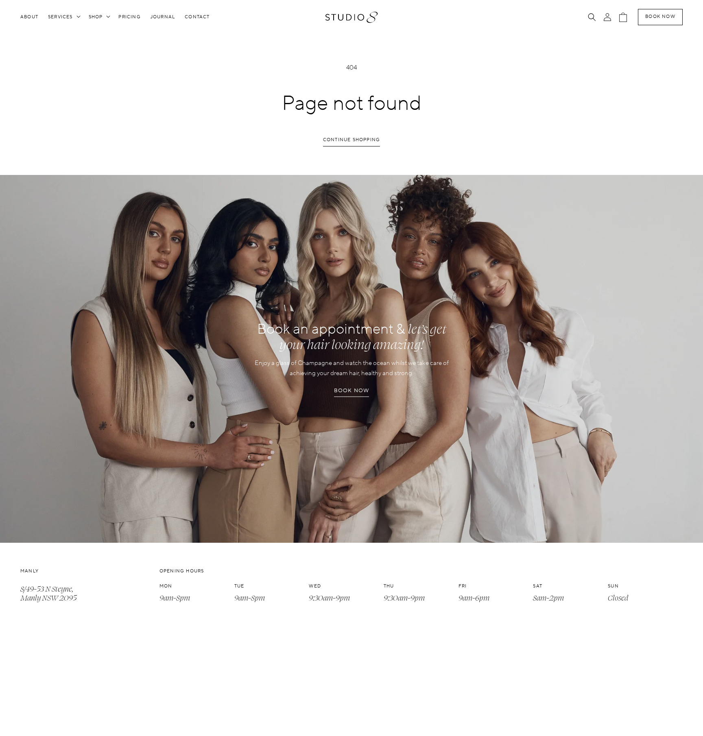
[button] (63, 17)
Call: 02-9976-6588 (51, 721)
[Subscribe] (673, 717)
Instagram (175, 710)
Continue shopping (351, 140)
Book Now (660, 17)
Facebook (173, 721)
